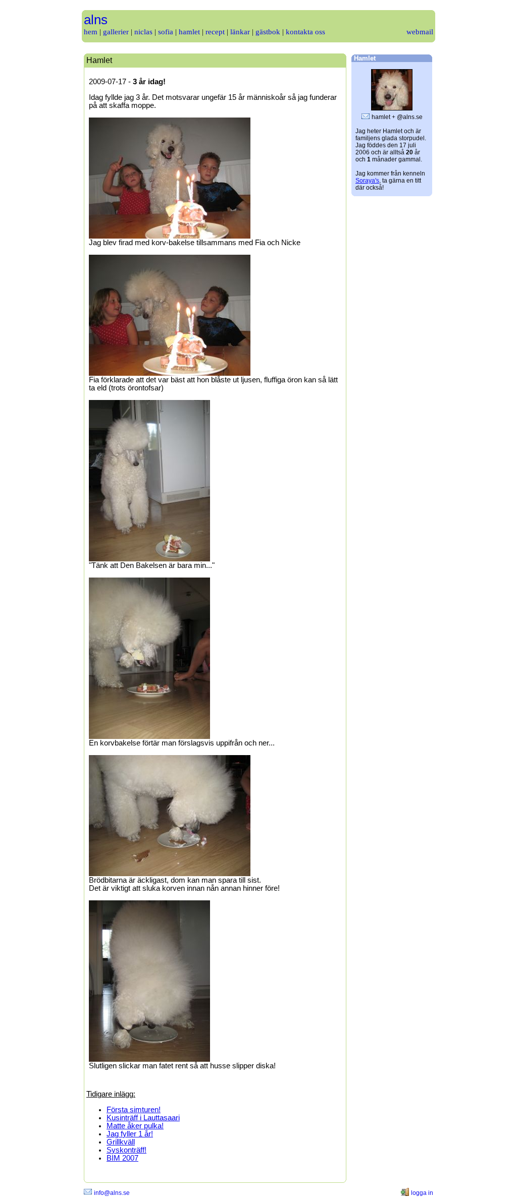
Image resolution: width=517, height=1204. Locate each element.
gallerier (116, 32)
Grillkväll (121, 1142)
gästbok (267, 32)
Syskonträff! (126, 1150)
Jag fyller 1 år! (130, 1134)
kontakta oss (305, 32)
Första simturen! (134, 1110)
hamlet (189, 32)
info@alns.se (112, 1192)
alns (96, 19)
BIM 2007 (122, 1158)
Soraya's (367, 180)
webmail (419, 32)
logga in (422, 1192)
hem (90, 32)
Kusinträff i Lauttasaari (143, 1118)
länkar (240, 32)
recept (215, 32)
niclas (143, 32)
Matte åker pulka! (135, 1126)
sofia (165, 32)
